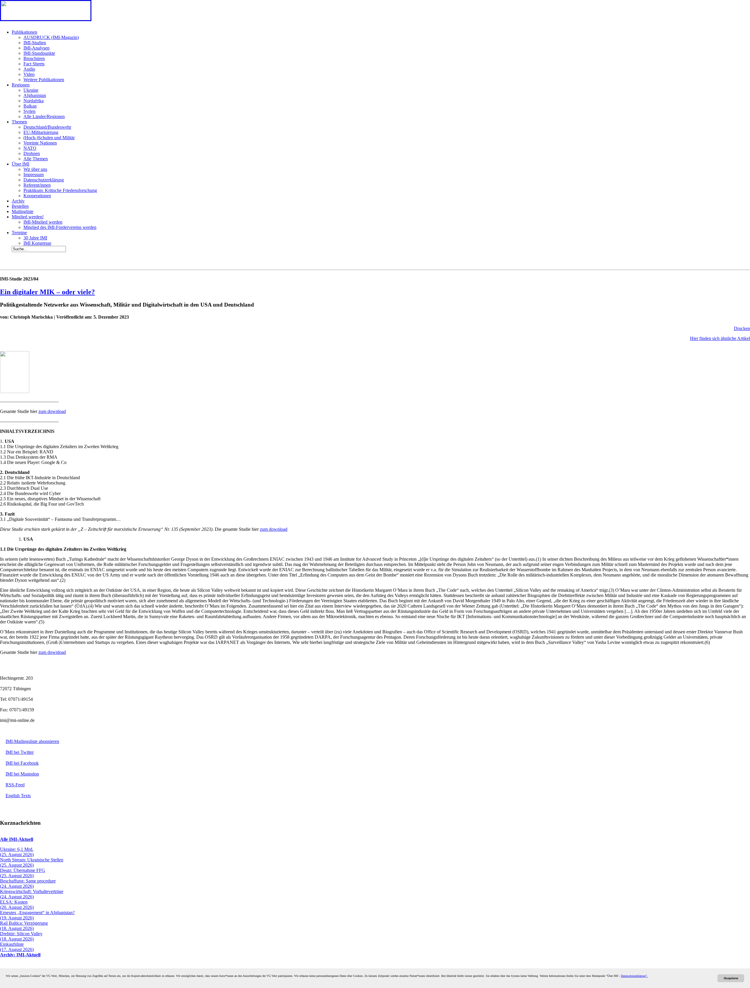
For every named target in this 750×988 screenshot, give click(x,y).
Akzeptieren (730, 978)
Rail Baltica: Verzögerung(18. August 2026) (24, 926)
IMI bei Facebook (22, 763)
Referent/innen (37, 185)
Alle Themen (35, 158)
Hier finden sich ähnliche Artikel (720, 338)
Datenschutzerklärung (43, 179)
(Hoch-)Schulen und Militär (49, 137)
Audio (29, 69)
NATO (29, 148)
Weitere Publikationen (43, 79)
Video (29, 74)
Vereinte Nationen (40, 142)
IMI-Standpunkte (39, 53)
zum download (52, 411)
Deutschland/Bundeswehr (47, 127)
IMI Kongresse (37, 243)
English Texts (18, 795)
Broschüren (34, 58)
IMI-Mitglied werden (42, 222)
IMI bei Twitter (20, 752)
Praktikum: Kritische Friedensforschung (60, 190)
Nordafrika (33, 100)
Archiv (18, 200)
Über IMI (20, 163)
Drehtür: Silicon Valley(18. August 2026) (21, 936)
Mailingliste (22, 211)
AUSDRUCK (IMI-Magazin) (51, 37)
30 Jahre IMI (35, 237)
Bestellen (20, 206)
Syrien (29, 111)
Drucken (742, 328)
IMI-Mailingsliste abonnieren (32, 741)
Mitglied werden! (28, 216)
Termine (19, 232)
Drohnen (31, 153)
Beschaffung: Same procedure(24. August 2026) (28, 883)
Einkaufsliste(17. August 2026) (17, 947)
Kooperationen (37, 195)
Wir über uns (35, 169)
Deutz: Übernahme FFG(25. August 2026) (22, 873)
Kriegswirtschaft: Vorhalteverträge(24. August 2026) (31, 894)
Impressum (33, 174)
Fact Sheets (34, 63)
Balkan (30, 105)
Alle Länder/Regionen (44, 116)
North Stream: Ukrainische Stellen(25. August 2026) (31, 862)
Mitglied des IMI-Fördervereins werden (59, 227)
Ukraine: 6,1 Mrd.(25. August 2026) (17, 852)
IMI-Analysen (36, 47)
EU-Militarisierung (40, 132)
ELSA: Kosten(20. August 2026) (17, 904)
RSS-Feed (15, 784)
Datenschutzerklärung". (634, 975)
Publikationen (24, 32)
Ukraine (30, 90)
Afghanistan (34, 95)
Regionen (21, 84)
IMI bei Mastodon (22, 773)
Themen (19, 121)
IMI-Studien (34, 42)
